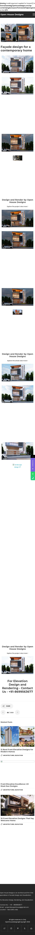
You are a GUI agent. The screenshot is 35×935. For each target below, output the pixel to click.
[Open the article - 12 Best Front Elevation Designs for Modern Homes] (17, 736)
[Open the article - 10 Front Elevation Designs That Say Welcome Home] (17, 805)
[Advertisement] (17, 114)
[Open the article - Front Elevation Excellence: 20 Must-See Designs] (17, 770)
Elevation (19, 755)
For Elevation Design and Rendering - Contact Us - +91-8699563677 (17, 686)
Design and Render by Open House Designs (17, 201)
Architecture (8, 755)
